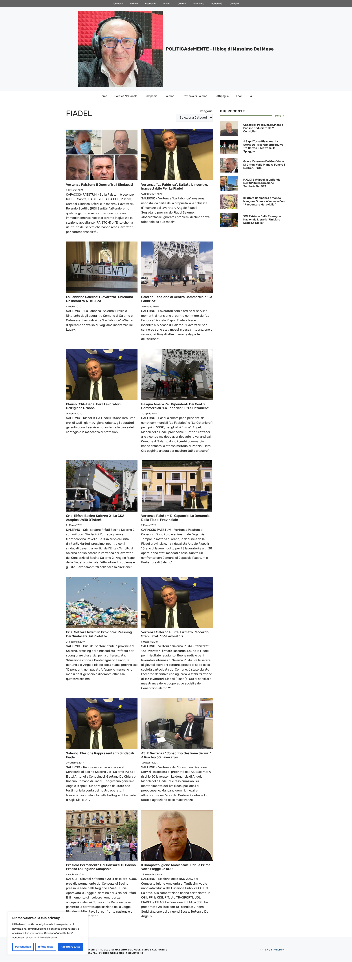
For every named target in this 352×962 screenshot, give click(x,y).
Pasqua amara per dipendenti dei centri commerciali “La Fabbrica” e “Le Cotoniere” (175, 406)
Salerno (169, 96)
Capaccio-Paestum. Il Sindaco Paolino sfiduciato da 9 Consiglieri (263, 128)
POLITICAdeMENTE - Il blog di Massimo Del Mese (220, 49)
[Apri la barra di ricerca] (251, 96)
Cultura (182, 3)
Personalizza (23, 946)
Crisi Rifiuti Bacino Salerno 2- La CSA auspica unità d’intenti (95, 518)
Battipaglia (222, 96)
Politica (134, 3)
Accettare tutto (70, 946)
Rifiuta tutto (45, 946)
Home (103, 96)
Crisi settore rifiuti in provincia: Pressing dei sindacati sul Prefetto (99, 634)
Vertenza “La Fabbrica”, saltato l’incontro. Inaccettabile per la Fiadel (174, 187)
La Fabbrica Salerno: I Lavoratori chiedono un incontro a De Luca (99, 299)
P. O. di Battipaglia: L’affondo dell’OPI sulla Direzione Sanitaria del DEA (261, 183)
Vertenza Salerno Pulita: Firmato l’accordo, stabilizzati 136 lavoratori (175, 634)
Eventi (166, 3)
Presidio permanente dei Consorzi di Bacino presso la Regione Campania (101, 867)
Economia (150, 3)
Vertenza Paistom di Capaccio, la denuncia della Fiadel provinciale (175, 518)
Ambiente (198, 3)
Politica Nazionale (125, 96)
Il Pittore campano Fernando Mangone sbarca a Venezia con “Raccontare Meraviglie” (264, 201)
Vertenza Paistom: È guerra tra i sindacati (99, 185)
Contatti (234, 3)
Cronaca (118, 3)
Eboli (239, 96)
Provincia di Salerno (194, 96)
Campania (151, 96)
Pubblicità (216, 3)
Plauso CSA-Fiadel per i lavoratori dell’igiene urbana (93, 406)
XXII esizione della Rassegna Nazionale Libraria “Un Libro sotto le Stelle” (262, 219)
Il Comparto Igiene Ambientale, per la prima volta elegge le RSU (175, 867)
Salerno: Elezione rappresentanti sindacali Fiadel (100, 755)
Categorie (206, 111)
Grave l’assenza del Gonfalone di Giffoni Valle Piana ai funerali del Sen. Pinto (264, 165)
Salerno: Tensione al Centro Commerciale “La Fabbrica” (176, 299)
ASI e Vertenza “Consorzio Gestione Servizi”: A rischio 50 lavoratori (176, 755)
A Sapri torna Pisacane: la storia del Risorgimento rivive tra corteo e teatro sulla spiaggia (263, 146)
